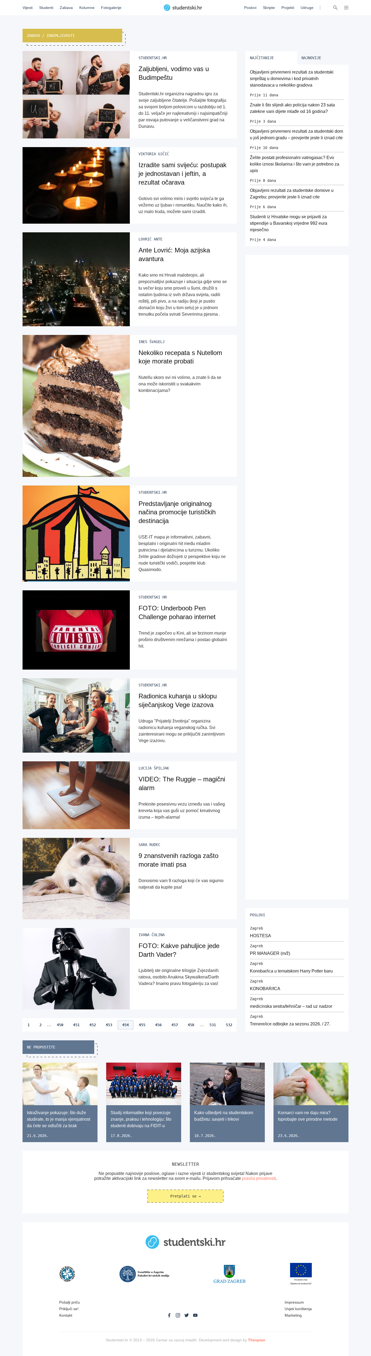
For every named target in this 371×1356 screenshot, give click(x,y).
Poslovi (250, 7)
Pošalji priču (69, 1302)
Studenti (46, 7)
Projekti (287, 7)
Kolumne (87, 7)
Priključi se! (68, 1309)
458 (191, 1025)
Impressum (294, 1302)
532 (229, 1025)
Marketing (293, 1315)
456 (158, 1025)
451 (76, 1025)
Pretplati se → (185, 1196)
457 (174, 1025)
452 (92, 1025)
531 (212, 1025)
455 (142, 1025)
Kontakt (65, 1315)
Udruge (307, 7)
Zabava (66, 7)
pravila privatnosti (259, 1178)
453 (109, 1025)
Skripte (269, 7)
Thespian (256, 1340)
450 (60, 1025)
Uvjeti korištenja (298, 1309)
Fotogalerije (111, 7)
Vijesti (28, 7)
